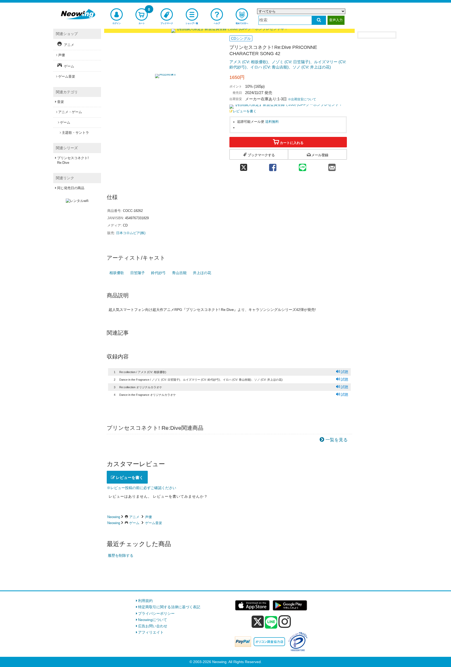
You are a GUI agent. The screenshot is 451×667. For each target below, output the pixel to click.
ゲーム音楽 (153, 523)
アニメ (134, 517)
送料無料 (272, 122)
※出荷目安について (302, 99)
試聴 (344, 372)
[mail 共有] (332, 166)
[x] (258, 622)
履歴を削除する (120, 555)
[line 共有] (302, 166)
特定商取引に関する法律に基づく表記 (169, 607)
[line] (271, 622)
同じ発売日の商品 (70, 188)
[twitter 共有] (243, 166)
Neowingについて (152, 620)
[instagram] (284, 621)
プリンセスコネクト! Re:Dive (73, 160)
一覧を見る (336, 439)
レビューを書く (245, 111)
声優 (148, 517)
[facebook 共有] (273, 166)
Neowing (113, 517)
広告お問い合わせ (152, 626)
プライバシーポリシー (156, 613)
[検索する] (319, 20)
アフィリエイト (151, 632)
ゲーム (134, 523)
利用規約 (145, 601)
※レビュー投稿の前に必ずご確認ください (141, 488)
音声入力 (336, 20)
